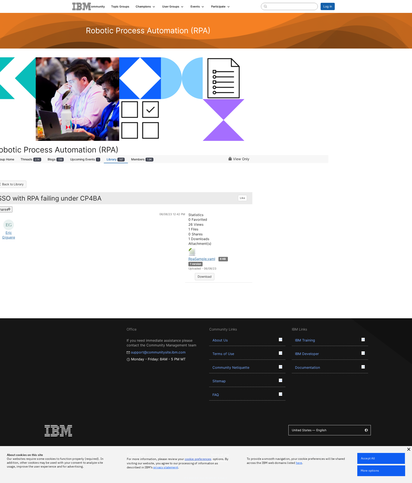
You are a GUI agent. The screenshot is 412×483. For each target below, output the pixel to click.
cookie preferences (198, 459)
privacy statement (165, 467)
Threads (30, 159)
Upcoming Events (84, 159)
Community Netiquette (230, 367)
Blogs (55, 159)
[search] (265, 6)
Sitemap (219, 381)
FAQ (215, 395)
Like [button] (242, 198)
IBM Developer (307, 354)
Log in (327, 6)
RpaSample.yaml (201, 259)
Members (141, 159)
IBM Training (305, 340)
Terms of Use (223, 354)
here (299, 463)
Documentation (307, 367)
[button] (145, 6)
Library (115, 159)
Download (205, 276)
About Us (220, 340)
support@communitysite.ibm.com (158, 352)
